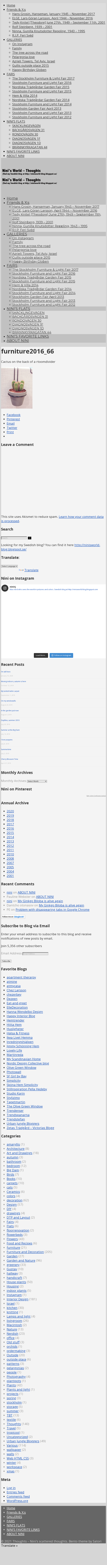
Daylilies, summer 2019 (10, 720)
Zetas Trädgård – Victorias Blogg (30, 1128)
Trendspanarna (18, 1115)
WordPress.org (17, 1501)
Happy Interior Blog (21, 1016)
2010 (10, 854)
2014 (10, 837)
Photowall (14, 1072)
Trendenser (15, 1110)
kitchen (12, 1308)
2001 (10, 876)
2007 (10, 863)
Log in (11, 1488)
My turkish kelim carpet (10, 691)
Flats (10, 1226)
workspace (14, 1467)
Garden (12, 1256)
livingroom (14, 1320)
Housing (13, 1286)
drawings (13, 1213)
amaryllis (13, 1144)
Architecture (16, 1148)
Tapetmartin (16, 1102)
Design (12, 1204)
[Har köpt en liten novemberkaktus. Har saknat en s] (88, 622)
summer (13, 1411)
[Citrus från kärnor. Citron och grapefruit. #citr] (88, 642)
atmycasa (14, 986)
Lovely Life (14, 1050)
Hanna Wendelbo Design (25, 1011)
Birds (10, 1174)
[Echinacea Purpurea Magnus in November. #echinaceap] (53, 642)
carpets (12, 1183)
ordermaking (16, 1351)
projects (12, 1394)
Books (11, 1179)
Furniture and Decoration (25, 1252)
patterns (13, 1363)
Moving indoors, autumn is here (13, 681)
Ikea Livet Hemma (20, 1037)
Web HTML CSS (18, 1458)
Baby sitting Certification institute (96, 796)
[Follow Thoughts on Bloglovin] (13, 917)
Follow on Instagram (62, 655)
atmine (12, 981)
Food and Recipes (19, 1243)
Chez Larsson (16, 990)
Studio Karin (16, 1093)
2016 (10, 828)
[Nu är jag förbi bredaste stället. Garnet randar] (19, 622)
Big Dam (13, 1170)
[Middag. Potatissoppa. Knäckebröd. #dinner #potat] (19, 642)
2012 (10, 845)
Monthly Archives (13, 781)
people (12, 1372)
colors (11, 1196)
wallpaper (14, 1449)
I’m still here (5, 672)
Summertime (6, 749)
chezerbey (14, 994)
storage (12, 1406)
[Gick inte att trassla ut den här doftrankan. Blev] (53, 603)
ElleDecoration (17, 1007)
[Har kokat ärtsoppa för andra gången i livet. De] (53, 622)
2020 (10, 811)
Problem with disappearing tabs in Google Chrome (52, 909)
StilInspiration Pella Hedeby (27, 1089)
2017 (10, 824)
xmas (10, 1471)
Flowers (12, 1239)
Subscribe (6, 961)
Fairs (10, 1222)
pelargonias (15, 1368)
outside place (16, 1359)
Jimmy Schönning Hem (23, 1046)
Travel (11, 1428)
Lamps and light (19, 1316)
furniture (13, 1247)
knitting (12, 1312)
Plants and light (18, 1389)
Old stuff (13, 1342)
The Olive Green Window (25, 1106)
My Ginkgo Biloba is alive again (40, 901)
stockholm (14, 1402)
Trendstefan (16, 1119)
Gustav (12, 1269)
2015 (10, 833)
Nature (12, 1329)
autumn (12, 1157)
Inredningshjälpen (20, 1042)
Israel (11, 1303)
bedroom (13, 1166)
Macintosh (14, 1325)
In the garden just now (10, 710)
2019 (10, 815)
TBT (10, 1415)
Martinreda (15, 1054)
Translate (31, 570)
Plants (11, 1385)
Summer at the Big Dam (10, 730)
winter (11, 1462)
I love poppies (6, 740)
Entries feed (15, 1492)
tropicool (13, 1432)
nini (9, 892)
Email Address (12, 953)
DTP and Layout (18, 1217)
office (10, 1338)
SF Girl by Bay (16, 1076)
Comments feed (18, 1496)
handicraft (14, 1277)
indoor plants (16, 1290)
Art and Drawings (19, 1153)
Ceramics (13, 1191)
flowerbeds (15, 1234)
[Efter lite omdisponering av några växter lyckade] (19, 595)
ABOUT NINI (26, 892)
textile (11, 1419)
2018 (10, 820)
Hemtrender (15, 1020)
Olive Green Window (21, 1067)
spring (11, 1398)
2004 (10, 871)
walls (10, 1454)
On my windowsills (8, 701)
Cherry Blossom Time (9, 759)
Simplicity (14, 1080)
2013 (10, 841)
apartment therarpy (21, 977)
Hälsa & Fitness (18, 1033)
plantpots (14, 1381)
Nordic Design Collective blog (28, 1063)
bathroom (14, 1161)
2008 (10, 858)
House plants (16, 1282)
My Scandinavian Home (24, 1059)
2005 (10, 867)
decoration (14, 1200)
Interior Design (17, 1299)
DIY (9, 1209)
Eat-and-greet (17, 1003)
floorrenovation (18, 1230)
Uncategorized (17, 1437)
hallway (12, 1273)
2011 (10, 850)
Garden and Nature (21, 1260)
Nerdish (12, 1333)
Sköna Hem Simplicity (22, 1085)
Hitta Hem (14, 1024)
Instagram (14, 1295)
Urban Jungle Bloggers (23, 1123)
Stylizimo (13, 1098)
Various (12, 1445)
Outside (12, 1355)
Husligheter (15, 1029)
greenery (13, 1265)
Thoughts (14, 1424)
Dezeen (12, 999)
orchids (12, 1346)
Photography (16, 1376)
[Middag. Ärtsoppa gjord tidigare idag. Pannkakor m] (88, 603)
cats (10, 1187)
